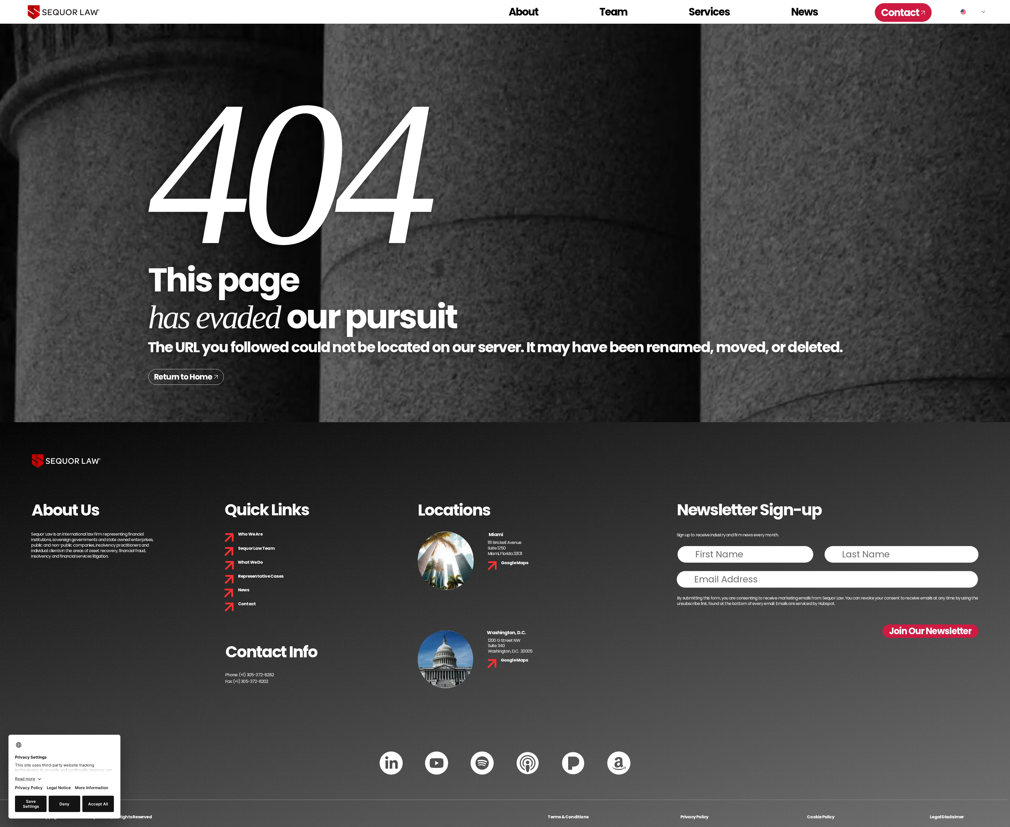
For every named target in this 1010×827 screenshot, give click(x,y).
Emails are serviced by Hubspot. (805, 604)
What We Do (250, 562)
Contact (247, 604)
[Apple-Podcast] (527, 763)
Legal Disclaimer (947, 817)
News (243, 590)
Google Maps (514, 563)
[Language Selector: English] (973, 12)
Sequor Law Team (256, 548)
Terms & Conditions (568, 817)
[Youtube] (436, 763)
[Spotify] (482, 763)
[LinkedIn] (391, 763)
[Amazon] (618, 763)
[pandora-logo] (573, 763)
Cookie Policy (820, 817)
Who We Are (250, 534)
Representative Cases (260, 576)
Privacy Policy (694, 817)
